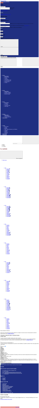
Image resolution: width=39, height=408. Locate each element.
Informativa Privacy (5, 385)
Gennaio (8, 168)
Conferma (5, 56)
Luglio (7, 174)
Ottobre (8, 195)
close (1, 66)
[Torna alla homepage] (19, 57)
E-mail (11, 23)
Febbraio (7, 169)
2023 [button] (5, 224)
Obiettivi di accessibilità (6, 388)
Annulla (2, 56)
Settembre (8, 176)
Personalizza (3, 335)
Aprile (7, 171)
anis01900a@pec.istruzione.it (13, 373)
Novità (3, 145)
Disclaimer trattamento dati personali (6, 399)
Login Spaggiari (26, 25)
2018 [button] (5, 317)
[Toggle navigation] (8, 62)
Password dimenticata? (4, 10)
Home (3, 144)
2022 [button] (5, 242)
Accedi (2, 2)
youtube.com (2, 346)
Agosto (7, 175)
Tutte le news (4, 160)
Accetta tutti (16, 335)
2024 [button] (5, 205)
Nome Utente (12, 7)
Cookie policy (4, 383)
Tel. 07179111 (6, 371)
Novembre (8, 196)
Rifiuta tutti (9, 335)
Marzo (7, 170)
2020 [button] (5, 280)
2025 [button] (5, 186)
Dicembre (8, 178)
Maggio (8, 172)
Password (11, 8)
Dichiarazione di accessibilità (7, 387)
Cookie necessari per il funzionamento (6, 342)
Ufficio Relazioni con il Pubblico (7, 386)
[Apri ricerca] (31, 62)
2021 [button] (5, 261)
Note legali (4, 384)
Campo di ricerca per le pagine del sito (6, 143)
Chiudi (2, 31)
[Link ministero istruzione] (4, 1)
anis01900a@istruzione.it (13, 372)
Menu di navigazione (19, 158)
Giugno (7, 173)
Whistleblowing (5, 389)
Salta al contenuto (3, 0)
